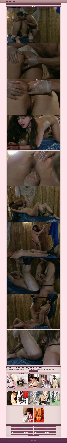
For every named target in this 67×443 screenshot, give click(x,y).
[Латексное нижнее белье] (44, 398)
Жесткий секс (14, 429)
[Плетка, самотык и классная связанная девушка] (55, 381)
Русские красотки (26, 432)
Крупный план (36, 429)
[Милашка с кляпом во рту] (12, 381)
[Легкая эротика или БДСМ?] (22, 398)
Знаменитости (25, 429)
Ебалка (33, 6)
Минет (13, 431)
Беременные (14, 428)
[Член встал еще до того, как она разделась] (44, 381)
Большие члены (25, 428)
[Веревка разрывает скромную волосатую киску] (33, 381)
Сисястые (35, 432)
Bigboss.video (50, 1)
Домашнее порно (48, 428)
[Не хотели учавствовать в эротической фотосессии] (12, 398)
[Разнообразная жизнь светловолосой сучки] (33, 398)
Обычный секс (47, 431)
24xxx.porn (31, 440)
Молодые (24, 431)
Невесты (35, 431)
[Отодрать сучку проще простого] (22, 381)
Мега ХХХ (29, 435)
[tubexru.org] (10, 1)
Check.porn (35, 440)
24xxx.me (57, 1)
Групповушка (36, 428)
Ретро (13, 432)
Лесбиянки (47, 429)
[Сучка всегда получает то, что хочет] (28, 415)
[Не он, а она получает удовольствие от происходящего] (39, 415)
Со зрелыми (47, 432)
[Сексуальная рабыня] (55, 398)
